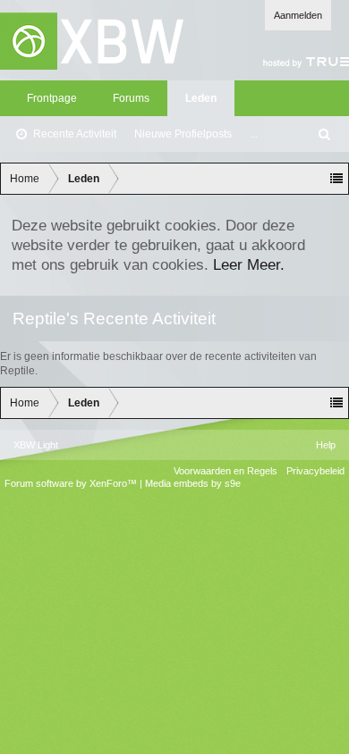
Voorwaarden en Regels (225, 470)
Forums (131, 98)
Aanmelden (298, 15)
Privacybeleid (315, 470)
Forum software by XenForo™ (72, 483)
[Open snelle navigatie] (336, 179)
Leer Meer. (249, 264)
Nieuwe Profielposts (183, 134)
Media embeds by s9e (193, 483)
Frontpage (52, 98)
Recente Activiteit (74, 134)
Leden (201, 98)
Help (326, 445)
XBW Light (35, 445)
